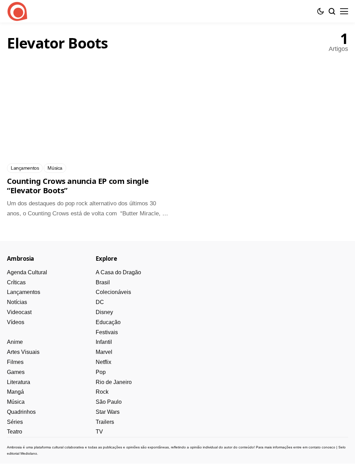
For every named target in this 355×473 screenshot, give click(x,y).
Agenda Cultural (27, 272)
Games (16, 372)
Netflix (103, 362)
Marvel (104, 352)
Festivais (107, 332)
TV (99, 432)
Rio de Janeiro (114, 382)
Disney (104, 312)
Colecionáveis (113, 292)
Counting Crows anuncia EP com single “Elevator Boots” (77, 186)
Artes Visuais (23, 352)
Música (16, 402)
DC (100, 302)
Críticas (16, 282)
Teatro (14, 432)
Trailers (105, 422)
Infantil (104, 342)
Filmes (15, 362)
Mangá (15, 392)
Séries (15, 422)
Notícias (17, 302)
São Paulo (109, 402)
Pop (101, 372)
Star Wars (108, 412)
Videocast (19, 312)
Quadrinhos (21, 412)
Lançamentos (23, 292)
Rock (102, 392)
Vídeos (15, 322)
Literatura (18, 382)
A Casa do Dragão (118, 272)
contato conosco (322, 447)
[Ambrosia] (17, 11)
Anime (15, 342)
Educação (108, 322)
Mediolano (28, 453)
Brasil (103, 282)
